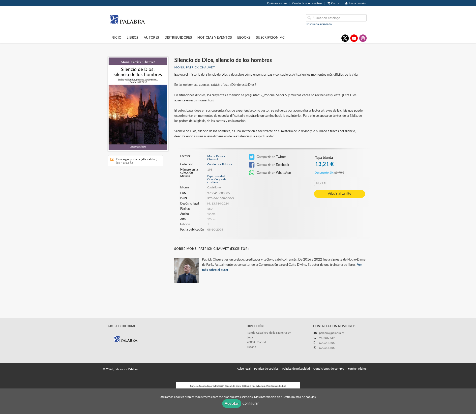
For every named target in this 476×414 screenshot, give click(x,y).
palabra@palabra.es (331, 332)
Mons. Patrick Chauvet (194, 67)
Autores (151, 37)
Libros (132, 37)
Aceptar (232, 404)
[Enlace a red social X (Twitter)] (345, 38)
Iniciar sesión (357, 3)
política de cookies (303, 396)
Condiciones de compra (328, 368)
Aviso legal (244, 368)
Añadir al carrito (339, 193)
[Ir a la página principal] (127, 19)
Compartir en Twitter (271, 156)
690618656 (327, 347)
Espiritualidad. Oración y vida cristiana (216, 179)
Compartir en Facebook (272, 164)
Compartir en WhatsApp (273, 172)
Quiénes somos (277, 3)
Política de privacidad (296, 368)
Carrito (335, 3)
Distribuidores (178, 37)
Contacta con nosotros (307, 3)
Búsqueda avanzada (319, 23)
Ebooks (243, 37)
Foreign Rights (357, 368)
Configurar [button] (250, 403)
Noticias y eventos (214, 37)
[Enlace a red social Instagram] (363, 38)
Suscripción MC (270, 37)
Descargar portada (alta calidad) (136, 161)
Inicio (116, 37)
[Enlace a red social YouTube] (354, 38)
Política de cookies (266, 368)
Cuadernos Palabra (219, 164)
